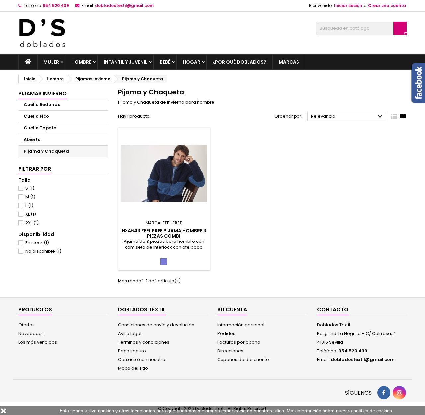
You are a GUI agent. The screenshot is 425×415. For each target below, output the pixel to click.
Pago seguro (132, 351)
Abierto (32, 139)
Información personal (240, 325)
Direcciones (230, 351)
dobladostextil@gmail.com (124, 5)
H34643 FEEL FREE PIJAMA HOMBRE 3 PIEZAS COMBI (164, 233)
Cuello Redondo (42, 105)
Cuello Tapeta (40, 128)
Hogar (191, 62)
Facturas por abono (238, 342)
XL (30, 214)
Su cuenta (232, 309)
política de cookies (372, 410)
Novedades (31, 333)
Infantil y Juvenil (125, 62)
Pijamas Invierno (42, 93)
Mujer (51, 62)
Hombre (81, 62)
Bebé (165, 62)
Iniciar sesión (348, 5)
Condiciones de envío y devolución (156, 325)
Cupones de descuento (243, 359)
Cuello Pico (36, 116)
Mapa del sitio (133, 368)
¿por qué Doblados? (239, 62)
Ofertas (26, 325)
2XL (32, 223)
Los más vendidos (37, 342)
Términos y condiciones (143, 342)
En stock (37, 243)
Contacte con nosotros (143, 359)
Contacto (332, 309)
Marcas (289, 62)
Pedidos (226, 333)
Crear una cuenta (387, 5)
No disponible (43, 251)
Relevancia (347, 117)
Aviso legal (129, 333)
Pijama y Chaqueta (46, 151)
